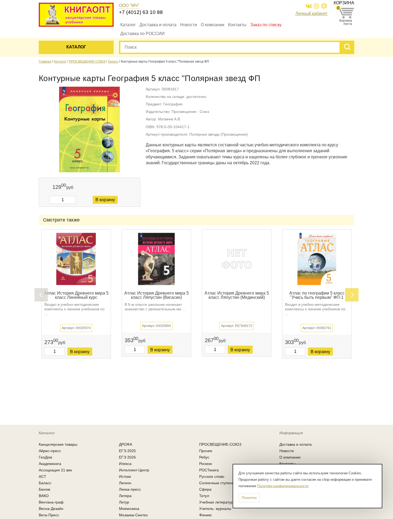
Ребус (204, 457)
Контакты (237, 24)
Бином (44, 489)
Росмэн (205, 463)
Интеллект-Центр (134, 470)
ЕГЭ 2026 (127, 457)
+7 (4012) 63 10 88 (141, 12)
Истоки (125, 476)
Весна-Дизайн (51, 508)
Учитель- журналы (215, 508)
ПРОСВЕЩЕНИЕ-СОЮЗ (87, 61)
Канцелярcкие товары (58, 444)
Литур (124, 502)
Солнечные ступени (216, 483)
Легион (125, 483)
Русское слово (211, 476)
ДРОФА (125, 444)
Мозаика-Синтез (133, 515)
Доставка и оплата (158, 24)
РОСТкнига (209, 470)
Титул (204, 496)
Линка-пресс (130, 489)
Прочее (205, 451)
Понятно (249, 497)
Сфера (205, 489)
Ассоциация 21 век (55, 470)
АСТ (42, 476)
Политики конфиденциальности (282, 486)
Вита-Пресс (49, 515)
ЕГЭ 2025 (127, 451)
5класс (113, 61)
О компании (212, 24)
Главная (45, 61)
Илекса (125, 463)
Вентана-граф (51, 502)
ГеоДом (45, 457)
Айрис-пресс (50, 451)
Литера (125, 496)
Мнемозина (129, 508)
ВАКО (44, 496)
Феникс (205, 515)
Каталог (128, 24)
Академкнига (50, 463)
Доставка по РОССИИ (142, 33)
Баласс (45, 483)
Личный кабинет (311, 13)
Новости (188, 24)
